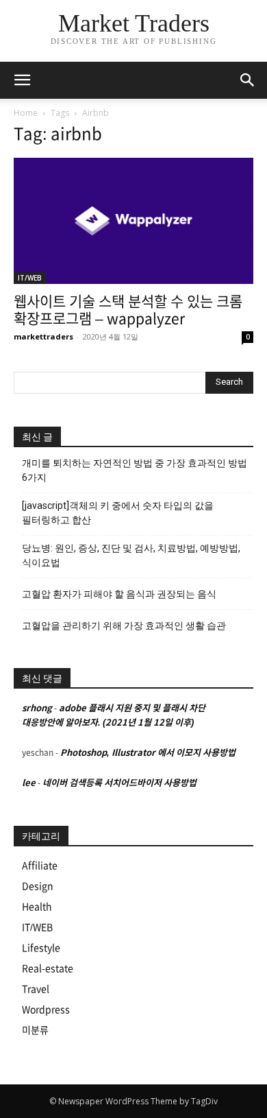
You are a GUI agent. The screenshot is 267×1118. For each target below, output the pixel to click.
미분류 (35, 1030)
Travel (35, 989)
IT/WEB (30, 278)
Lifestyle (41, 948)
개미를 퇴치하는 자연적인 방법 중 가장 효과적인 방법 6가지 (134, 470)
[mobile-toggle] (22, 80)
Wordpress (46, 1009)
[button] (248, 80)
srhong (37, 708)
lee (29, 782)
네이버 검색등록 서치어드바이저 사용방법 (119, 782)
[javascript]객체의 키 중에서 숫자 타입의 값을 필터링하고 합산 (118, 512)
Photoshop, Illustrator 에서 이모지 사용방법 (148, 752)
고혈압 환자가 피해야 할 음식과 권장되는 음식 (119, 593)
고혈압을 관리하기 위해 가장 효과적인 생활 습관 (124, 625)
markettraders (43, 336)
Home (26, 113)
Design (37, 886)
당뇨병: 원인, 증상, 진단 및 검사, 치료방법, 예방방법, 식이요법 (131, 555)
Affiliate (40, 865)
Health (37, 907)
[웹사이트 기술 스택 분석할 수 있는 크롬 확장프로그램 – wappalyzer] (133, 221)
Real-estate (47, 968)
